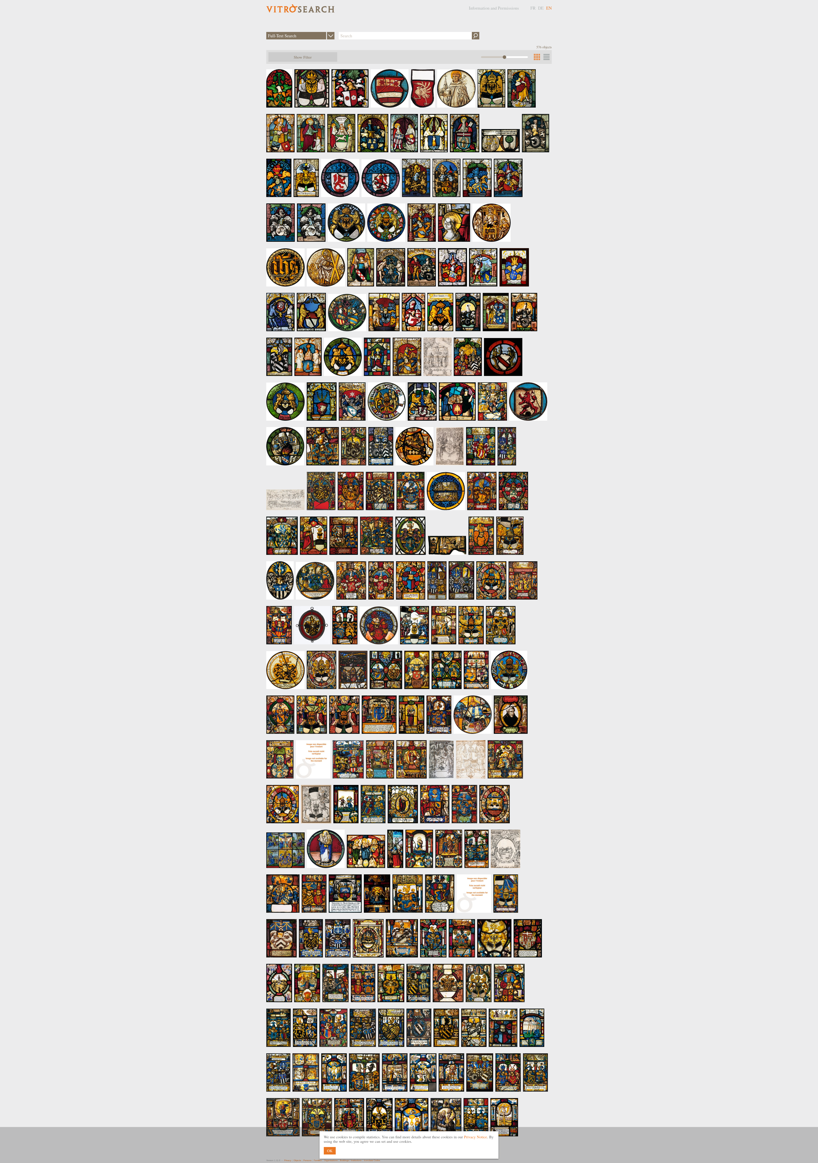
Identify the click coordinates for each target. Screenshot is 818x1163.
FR (533, 8)
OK (330, 1150)
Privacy (287, 1160)
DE (541, 8)
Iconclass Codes (372, 1160)
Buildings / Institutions (350, 1160)
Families (318, 1160)
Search (475, 35)
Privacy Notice (475, 1136)
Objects (297, 1160)
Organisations (331, 1160)
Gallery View (546, 57)
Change (330, 35)
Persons (307, 1160)
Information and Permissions (494, 8)
